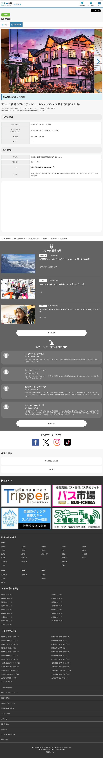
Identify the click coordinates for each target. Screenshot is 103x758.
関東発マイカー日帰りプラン (60, 644)
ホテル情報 (17, 24)
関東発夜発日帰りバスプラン (60, 636)
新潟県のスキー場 (6, 609)
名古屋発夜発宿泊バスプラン (60, 666)
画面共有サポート (51, 752)
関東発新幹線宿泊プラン (9, 648)
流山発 (64, 554)
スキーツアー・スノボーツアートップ (13, 238)
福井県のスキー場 (6, 613)
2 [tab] (50, 89)
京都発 (3, 578)
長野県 (45, 238)
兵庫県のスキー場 (6, 617)
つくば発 (84, 554)
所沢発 (23, 554)
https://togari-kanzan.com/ (41, 167)
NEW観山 (54, 238)
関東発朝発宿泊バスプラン (9, 640)
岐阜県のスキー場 (57, 609)
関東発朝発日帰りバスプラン (10, 636)
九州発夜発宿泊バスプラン (60, 678)
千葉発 (64, 565)
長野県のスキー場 (57, 606)
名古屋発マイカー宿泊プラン (10, 670)
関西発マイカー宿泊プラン (9, 659)
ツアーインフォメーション (9, 693)
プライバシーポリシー (8, 734)
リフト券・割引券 (6, 681)
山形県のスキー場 (6, 598)
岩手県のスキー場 (57, 594)
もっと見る (51, 333)
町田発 (3, 557)
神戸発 (3, 582)
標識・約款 (4, 739)
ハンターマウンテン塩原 (34, 354)
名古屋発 (24, 575)
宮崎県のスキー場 (6, 624)
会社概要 (4, 729)
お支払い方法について (8, 703)
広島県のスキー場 (6, 621)
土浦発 (84, 557)
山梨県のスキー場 (6, 606)
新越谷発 (24, 557)
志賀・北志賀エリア (50, 267)
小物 (40, 292)
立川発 (3, 565)
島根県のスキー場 (57, 617)
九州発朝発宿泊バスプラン (9, 678)
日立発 (84, 550)
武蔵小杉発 (44, 554)
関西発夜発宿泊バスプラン (9, 655)
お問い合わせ (5, 719)
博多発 (43, 578)
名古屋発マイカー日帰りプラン (61, 670)
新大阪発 (4, 575)
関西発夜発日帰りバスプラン (60, 651)
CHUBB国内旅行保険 (51, 461)
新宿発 (3, 546)
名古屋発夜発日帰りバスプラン (61, 663)
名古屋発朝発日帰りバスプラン (11, 663)
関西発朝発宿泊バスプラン (60, 655)
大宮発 (23, 546)
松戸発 (64, 546)
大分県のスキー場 (57, 621)
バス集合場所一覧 (6, 687)
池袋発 (3, 554)
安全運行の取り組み (7, 708)
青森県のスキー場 (6, 594)
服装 (40, 317)
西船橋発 (64, 557)
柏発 (63, 550)
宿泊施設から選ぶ (34, 238)
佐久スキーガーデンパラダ (35, 370)
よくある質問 (5, 713)
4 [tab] (54, 89)
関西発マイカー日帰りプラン (60, 659)
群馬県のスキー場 (57, 602)
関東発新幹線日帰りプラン (60, 648)
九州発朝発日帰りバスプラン (10, 674)
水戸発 (84, 546)
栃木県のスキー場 (6, 602)
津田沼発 (64, 561)
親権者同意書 (5, 698)
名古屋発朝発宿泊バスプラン (10, 666)
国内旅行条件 (5, 724)
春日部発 (24, 561)
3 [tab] (52, 89)
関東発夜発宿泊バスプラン (60, 640)
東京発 (3, 550)
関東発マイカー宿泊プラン (9, 644)
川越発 (23, 550)
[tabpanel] (51, 61)
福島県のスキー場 (57, 598)
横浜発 (43, 546)
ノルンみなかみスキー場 (34, 405)
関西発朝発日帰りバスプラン (10, 651)
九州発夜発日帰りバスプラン (60, 674)
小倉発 (43, 575)
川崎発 (43, 550)
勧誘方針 (51, 469)
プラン (6, 24)
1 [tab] (48, 89)
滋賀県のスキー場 (57, 613)
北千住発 (4, 561)
